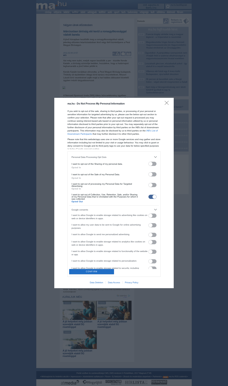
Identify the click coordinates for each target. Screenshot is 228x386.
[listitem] (114, 157)
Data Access (114, 282)
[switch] (152, 164)
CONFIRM (91, 271)
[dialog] (114, 193)
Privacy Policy (131, 282)
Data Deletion (96, 282)
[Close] (168, 104)
